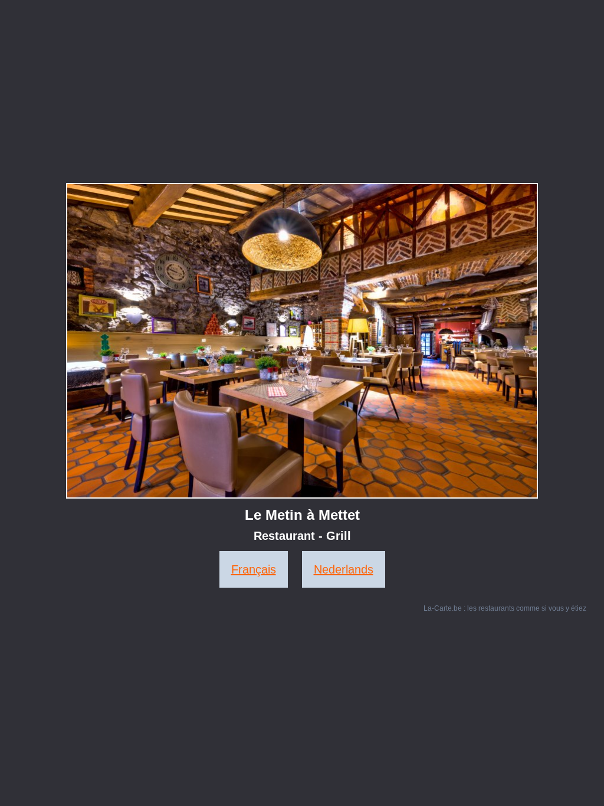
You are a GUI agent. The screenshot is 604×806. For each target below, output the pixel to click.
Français (253, 569)
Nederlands (343, 569)
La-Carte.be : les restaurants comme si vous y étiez (505, 608)
